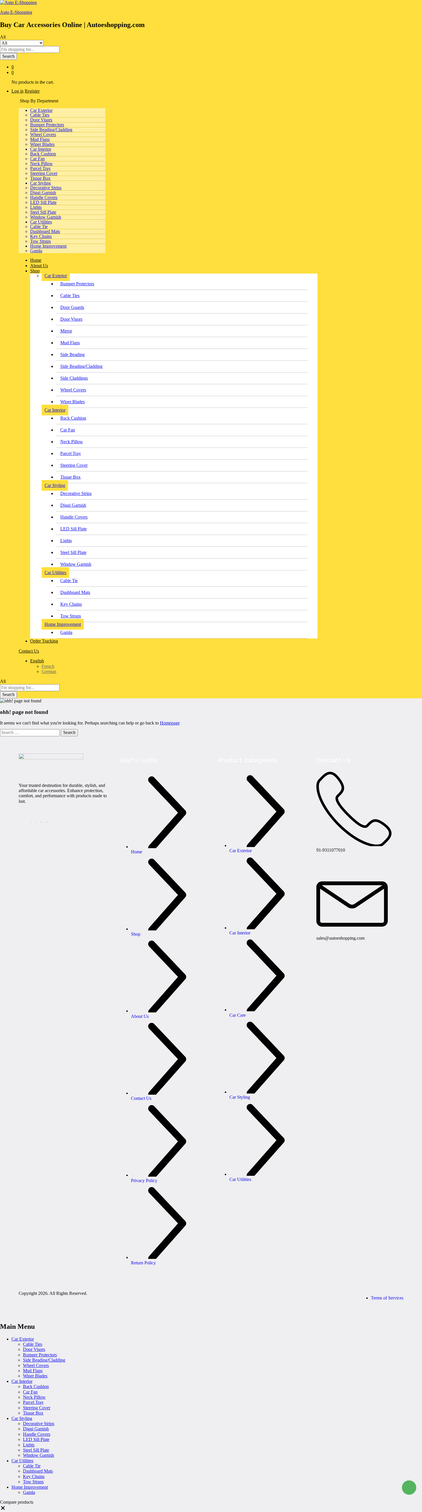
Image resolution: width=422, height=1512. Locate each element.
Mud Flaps (40, 139)
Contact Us (29, 651)
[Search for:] (30, 732)
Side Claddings (74, 378)
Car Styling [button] (40, 183)
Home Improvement (29, 1487)
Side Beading (72, 354)
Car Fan (37, 158)
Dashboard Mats (45, 231)
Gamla (36, 250)
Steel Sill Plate (43, 212)
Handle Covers (43, 197)
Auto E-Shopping (16, 12)
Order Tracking (44, 641)
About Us (39, 265)
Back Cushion (43, 153)
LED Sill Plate (43, 202)
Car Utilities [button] (41, 221)
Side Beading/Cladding (51, 129)
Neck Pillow (41, 163)
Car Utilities (22, 1460)
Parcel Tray (40, 168)
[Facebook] (32, 821)
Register (32, 91)
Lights (36, 207)
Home (35, 260)
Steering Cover (43, 173)
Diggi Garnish (43, 192)
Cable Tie (39, 226)
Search (8, 56)
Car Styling (21, 1418)
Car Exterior (22, 1339)
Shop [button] (35, 270)
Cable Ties (39, 114)
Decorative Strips (45, 187)
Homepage (170, 722)
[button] (3, 1509)
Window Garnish (45, 217)
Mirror (66, 330)
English (37, 660)
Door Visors (41, 119)
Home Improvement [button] (48, 246)
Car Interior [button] (40, 149)
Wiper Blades (42, 144)
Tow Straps (40, 241)
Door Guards (72, 307)
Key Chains (41, 236)
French (48, 666)
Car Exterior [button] (41, 110)
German (49, 671)
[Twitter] (37, 821)
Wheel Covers (43, 134)
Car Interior (21, 1381)
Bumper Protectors (47, 124)
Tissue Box (40, 178)
